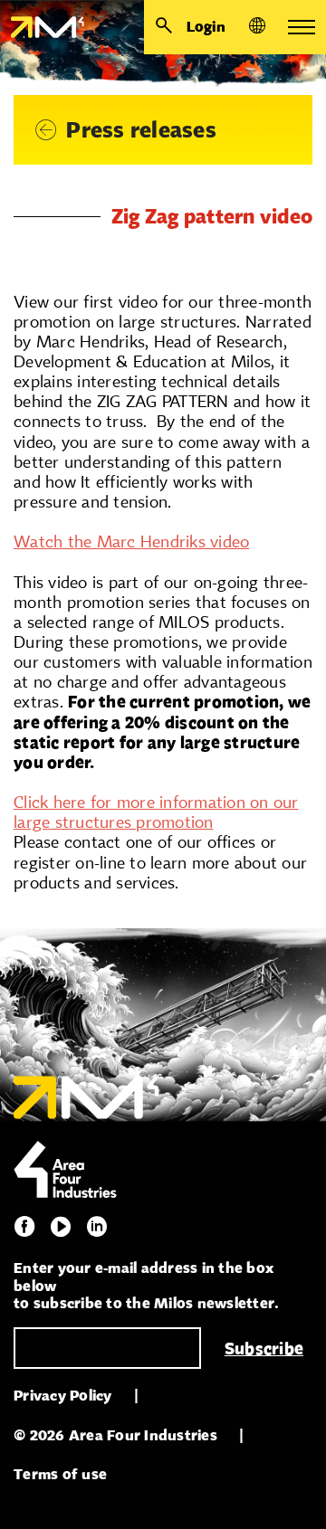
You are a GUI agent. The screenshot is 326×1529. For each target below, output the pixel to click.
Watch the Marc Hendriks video (131, 541)
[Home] (42, 27)
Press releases (141, 130)
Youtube (61, 1227)
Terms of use (60, 1474)
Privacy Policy (63, 1395)
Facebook (24, 1227)
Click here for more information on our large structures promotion (156, 811)
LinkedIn (97, 1227)
